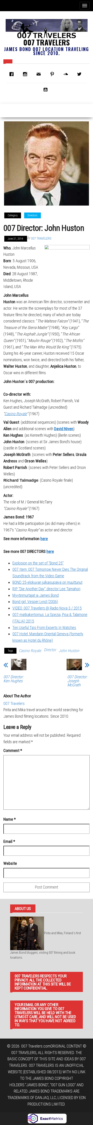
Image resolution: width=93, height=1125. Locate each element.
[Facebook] (12, 74)
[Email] (39, 74)
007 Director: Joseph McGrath (77, 681)
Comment (12, 750)
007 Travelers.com (35, 1046)
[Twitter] (80, 74)
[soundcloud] (67, 74)
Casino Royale (16, 413)
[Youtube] (46, 89)
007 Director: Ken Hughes (13, 679)
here (44, 538)
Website (10, 863)
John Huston (69, 650)
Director (50, 649)
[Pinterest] (53, 74)
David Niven (63, 428)
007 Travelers (46, 42)
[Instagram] (26, 74)
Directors (32, 215)
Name (9, 819)
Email (9, 841)
